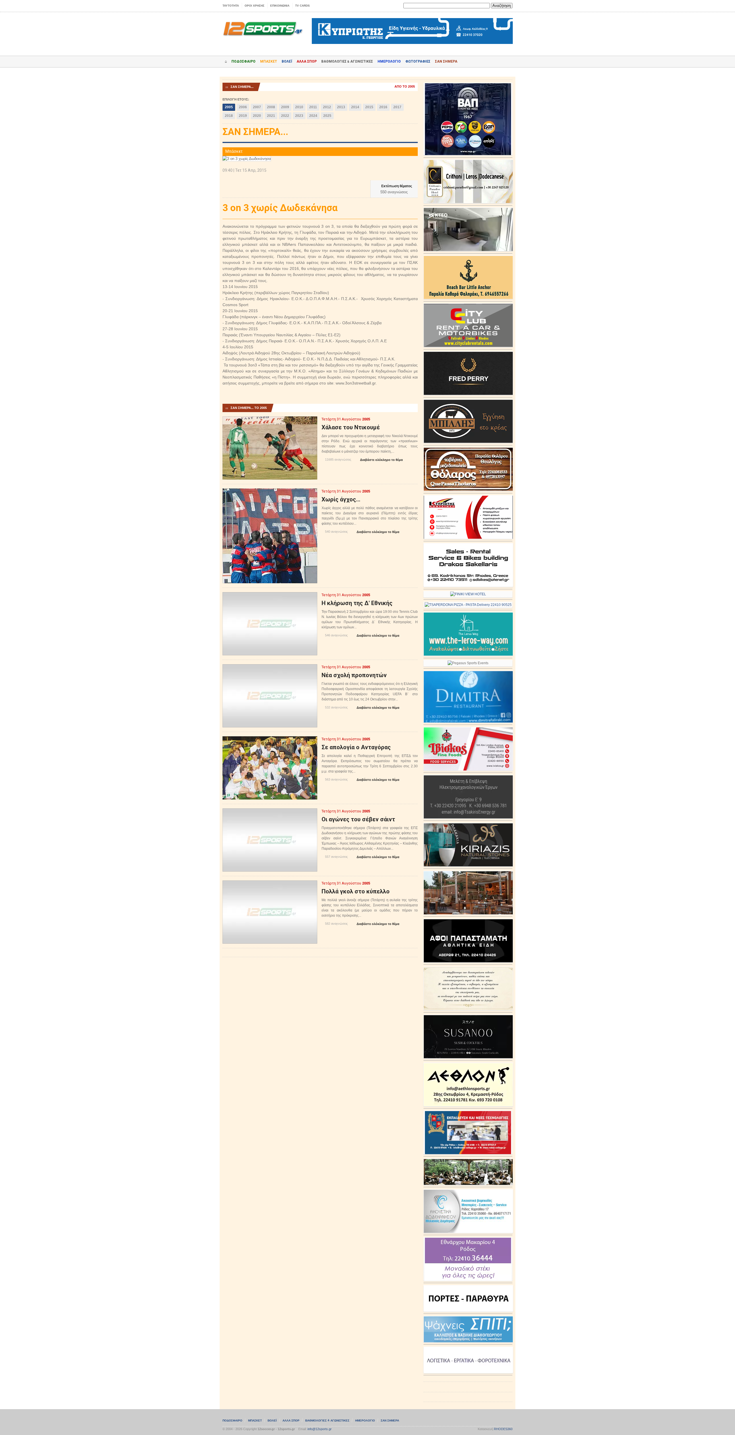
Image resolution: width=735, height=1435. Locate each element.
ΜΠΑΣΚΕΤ (268, 61)
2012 (327, 107)
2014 (355, 107)
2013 (341, 107)
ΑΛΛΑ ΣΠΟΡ (307, 61)
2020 (257, 116)
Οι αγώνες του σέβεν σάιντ (358, 819)
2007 (257, 107)
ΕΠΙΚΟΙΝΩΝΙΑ (279, 5)
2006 (243, 107)
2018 (229, 116)
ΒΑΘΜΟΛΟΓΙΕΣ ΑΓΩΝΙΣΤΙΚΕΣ (327, 1420)
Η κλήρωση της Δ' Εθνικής (357, 603)
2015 (369, 107)
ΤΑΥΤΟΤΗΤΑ (231, 5)
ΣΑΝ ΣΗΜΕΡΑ (446, 61)
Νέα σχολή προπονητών (354, 675)
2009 (285, 107)
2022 (285, 116)
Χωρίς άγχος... (341, 499)
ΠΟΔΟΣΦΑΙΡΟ (243, 61)
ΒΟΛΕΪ (287, 61)
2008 (271, 107)
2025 (327, 116)
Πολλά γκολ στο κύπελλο (356, 891)
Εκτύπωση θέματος (394, 186)
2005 (229, 107)
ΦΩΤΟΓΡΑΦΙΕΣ (417, 61)
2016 (383, 107)
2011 (313, 107)
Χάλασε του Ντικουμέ (351, 427)
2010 (299, 107)
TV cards (302, 5)
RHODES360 (503, 1429)
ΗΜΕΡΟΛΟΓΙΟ (389, 61)
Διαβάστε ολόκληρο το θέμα (379, 460)
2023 (299, 116)
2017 (397, 107)
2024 (313, 116)
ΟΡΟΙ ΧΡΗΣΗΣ (254, 5)
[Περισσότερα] (270, 421)
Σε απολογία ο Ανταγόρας (356, 747)
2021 (271, 116)
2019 (243, 116)
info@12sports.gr (319, 1429)
